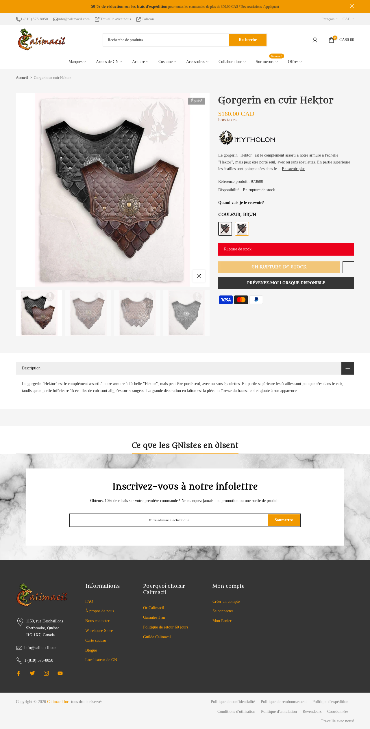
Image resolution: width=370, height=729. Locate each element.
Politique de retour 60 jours (165, 627)
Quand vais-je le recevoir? (241, 202)
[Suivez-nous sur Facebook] (18, 673)
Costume (165, 61)
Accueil (22, 77)
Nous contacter (97, 621)
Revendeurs (312, 711)
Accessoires (195, 61)
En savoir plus (293, 169)
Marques (75, 61)
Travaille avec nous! (337, 721)
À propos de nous (99, 611)
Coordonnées (337, 711)
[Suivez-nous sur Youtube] (60, 673)
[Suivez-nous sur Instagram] (46, 673)
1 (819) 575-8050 (34, 19)
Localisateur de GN (101, 660)
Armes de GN (107, 61)
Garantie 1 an (154, 617)
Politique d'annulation (279, 711)
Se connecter (222, 611)
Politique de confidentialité (233, 702)
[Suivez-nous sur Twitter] (32, 673)
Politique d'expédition (330, 702)
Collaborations (230, 61)
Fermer (18, 6)
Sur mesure (269, 61)
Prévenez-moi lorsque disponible (286, 283)
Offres (293, 61)
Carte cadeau (95, 640)
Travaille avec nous (115, 19)
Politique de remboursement (284, 702)
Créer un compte (226, 601)
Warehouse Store (99, 630)
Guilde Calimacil (157, 637)
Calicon (147, 19)
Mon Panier (222, 621)
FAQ (89, 601)
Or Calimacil (153, 608)
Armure (138, 61)
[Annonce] (185, 6)
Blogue (91, 650)
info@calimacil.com (74, 19)
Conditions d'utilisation (236, 711)
